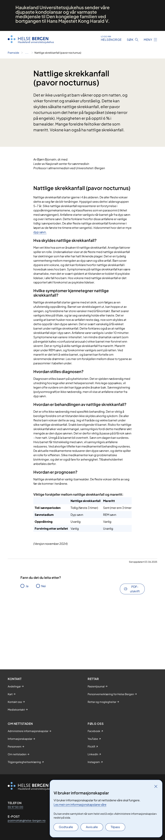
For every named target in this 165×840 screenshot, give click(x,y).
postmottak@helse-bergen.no (26, 820)
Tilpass (115, 827)
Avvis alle (92, 827)
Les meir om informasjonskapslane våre (80, 804)
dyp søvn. (40, 232)
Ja (27, 586)
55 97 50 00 (15, 807)
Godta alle (66, 827)
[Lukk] (155, 786)
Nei (43, 586)
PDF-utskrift (135, 589)
